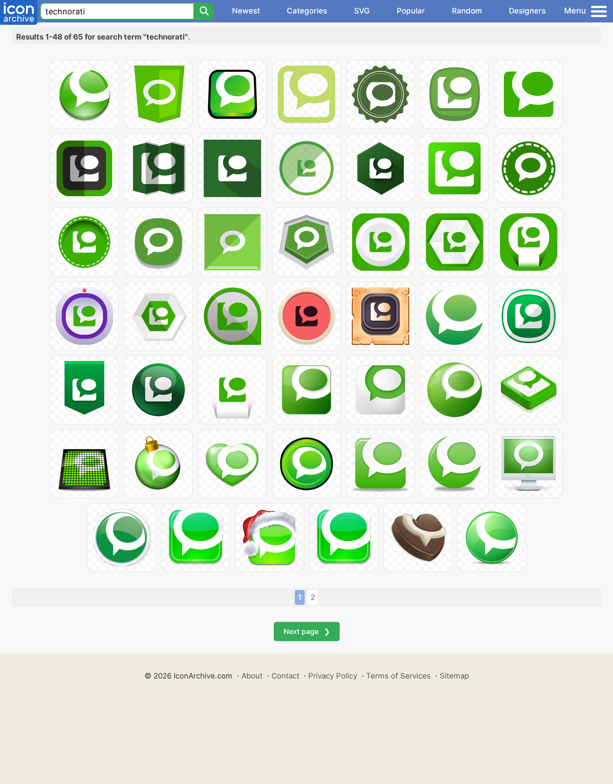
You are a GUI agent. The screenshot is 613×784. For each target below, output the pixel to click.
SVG (362, 10)
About (252, 675)
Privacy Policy (332, 675)
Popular (411, 10)
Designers (527, 10)
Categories (307, 10)
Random (467, 10)
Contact (285, 675)
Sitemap (454, 675)
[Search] (203, 11)
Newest (246, 10)
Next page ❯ (307, 631)
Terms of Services (398, 675)
